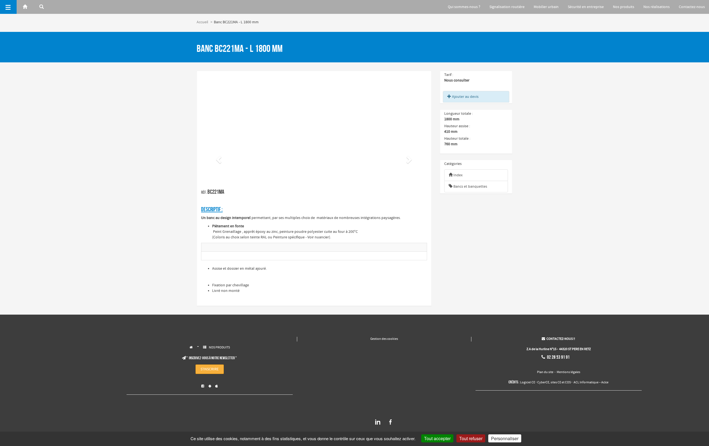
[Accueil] (25, 7)
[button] (218, 158)
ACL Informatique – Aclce (591, 382)
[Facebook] (390, 424)
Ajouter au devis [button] (465, 96)
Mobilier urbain (546, 6)
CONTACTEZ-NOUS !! (558, 339)
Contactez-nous (692, 6)
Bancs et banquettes (470, 186)
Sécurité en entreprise (586, 6)
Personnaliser (504, 438)
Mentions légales (568, 372)
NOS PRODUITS (219, 347)
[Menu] (8, 7)
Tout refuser (470, 438)
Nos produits (623, 6)
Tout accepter (437, 438)
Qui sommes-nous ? (464, 6)
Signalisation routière (507, 6)
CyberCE (543, 382)
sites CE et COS (561, 382)
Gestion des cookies (384, 339)
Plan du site (545, 372)
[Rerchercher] (41, 7)
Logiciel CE (527, 382)
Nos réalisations (656, 6)
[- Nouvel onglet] (237, 247)
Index (458, 175)
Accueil (202, 22)
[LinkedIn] (378, 424)
